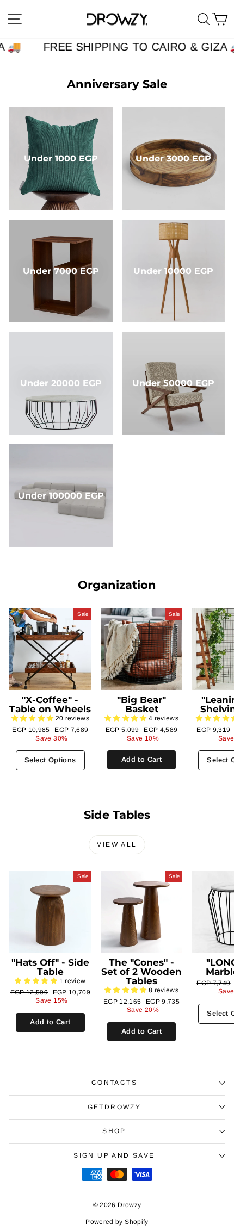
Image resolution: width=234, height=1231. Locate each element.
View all (117, 844)
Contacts (114, 1082)
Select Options (50, 760)
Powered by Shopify (116, 1222)
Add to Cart (141, 759)
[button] (33, 718)
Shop (114, 1131)
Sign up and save (114, 1155)
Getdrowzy (114, 1107)
